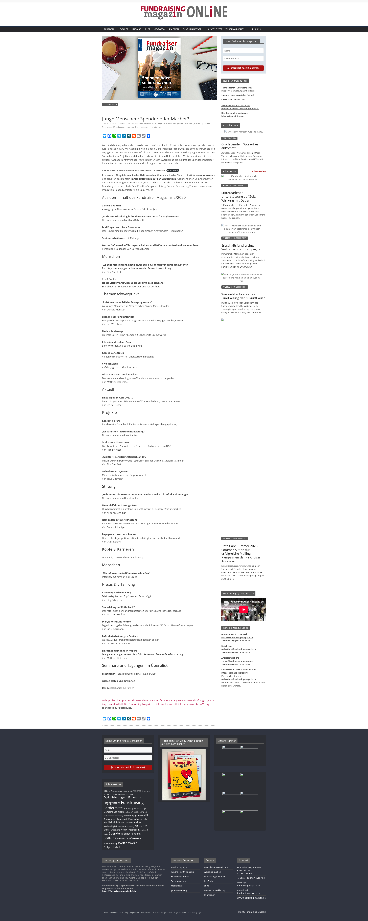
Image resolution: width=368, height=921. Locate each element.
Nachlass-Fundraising (126, 826)
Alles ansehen (259, 171)
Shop (147, 29)
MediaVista (176, 885)
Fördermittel (113, 807)
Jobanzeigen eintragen (232, 116)
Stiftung (110, 838)
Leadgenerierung (196, 123)
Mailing (137, 822)
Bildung (107, 791)
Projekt (123, 829)
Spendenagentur (179, 881)
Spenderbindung (131, 833)
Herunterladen (172, 170)
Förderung (128, 808)
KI (146, 815)
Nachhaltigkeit (111, 826)
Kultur (145, 819)
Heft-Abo (136, 29)
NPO (145, 826)
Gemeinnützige (140, 808)
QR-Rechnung (118, 127)
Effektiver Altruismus (134, 123)
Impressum (209, 895)
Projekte (132, 829)
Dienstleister (214, 29)
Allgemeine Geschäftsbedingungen (188, 912)
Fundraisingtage (192, 29)
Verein (136, 838)
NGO (138, 825)
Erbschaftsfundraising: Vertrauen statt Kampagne (240, 247)
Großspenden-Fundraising (113, 816)
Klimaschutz (122, 818)
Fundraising (132, 802)
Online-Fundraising (112, 829)
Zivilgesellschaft (112, 847)
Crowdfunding (123, 791)
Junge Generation (165, 123)
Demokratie (136, 791)
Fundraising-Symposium (182, 872)
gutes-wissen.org (179, 890)
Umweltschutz (124, 838)
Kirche (113, 819)
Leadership (129, 822)
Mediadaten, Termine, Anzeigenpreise (156, 912)
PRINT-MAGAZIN (110, 104)
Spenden (115, 833)
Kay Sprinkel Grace (180, 123)
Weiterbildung (110, 843)
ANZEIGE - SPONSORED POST (234, 185)
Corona (114, 791)
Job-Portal (160, 29)
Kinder (107, 818)
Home (105, 912)
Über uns (256, 29)
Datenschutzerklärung (215, 890)
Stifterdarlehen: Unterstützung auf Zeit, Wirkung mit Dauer (238, 196)
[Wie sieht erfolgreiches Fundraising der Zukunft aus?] (242, 275)
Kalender (174, 29)
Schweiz (139, 830)
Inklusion (128, 815)
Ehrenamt (134, 797)
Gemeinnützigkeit (113, 811)
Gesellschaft (128, 812)
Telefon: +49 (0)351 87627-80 (251, 878)
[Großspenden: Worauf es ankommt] (243, 131)
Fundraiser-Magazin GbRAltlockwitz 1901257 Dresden (249, 870)
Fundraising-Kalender (214, 876)
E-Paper (124, 29)
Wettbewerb (128, 843)
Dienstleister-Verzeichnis (216, 867)
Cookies (122, 123)
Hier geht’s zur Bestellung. (117, 707)
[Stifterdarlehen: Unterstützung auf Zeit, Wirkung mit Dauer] (242, 177)
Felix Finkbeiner (150, 123)
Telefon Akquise (141, 127)
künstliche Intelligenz (114, 821)
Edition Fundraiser (180, 876)
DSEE (125, 798)
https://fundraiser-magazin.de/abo (119, 891)
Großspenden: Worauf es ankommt (239, 146)
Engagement (112, 803)
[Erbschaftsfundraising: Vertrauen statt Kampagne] (242, 227)
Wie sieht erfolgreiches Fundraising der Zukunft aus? (243, 296)
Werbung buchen (235, 29)
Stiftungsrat (129, 127)
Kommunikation (135, 819)
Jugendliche (139, 815)
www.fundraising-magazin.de (251, 897)
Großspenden (140, 812)
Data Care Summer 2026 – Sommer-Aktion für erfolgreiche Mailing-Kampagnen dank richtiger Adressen (240, 553)
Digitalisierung (113, 797)
